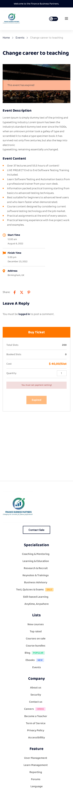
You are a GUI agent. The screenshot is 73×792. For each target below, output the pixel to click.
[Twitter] (21, 292)
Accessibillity (36, 737)
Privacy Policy (35, 730)
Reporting (35, 772)
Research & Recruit (36, 568)
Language (36, 786)
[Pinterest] (28, 292)
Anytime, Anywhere (36, 604)
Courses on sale (36, 638)
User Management (35, 758)
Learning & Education (36, 561)
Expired (36, 400)
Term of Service (36, 723)
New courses (35, 624)
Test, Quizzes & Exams (30, 589)
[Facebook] (14, 292)
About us (35, 687)
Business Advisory (35, 582)
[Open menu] (66, 19)
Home (6, 37)
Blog (27, 653)
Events (20, 37)
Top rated (36, 631)
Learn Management (36, 765)
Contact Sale (36, 529)
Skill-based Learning (35, 597)
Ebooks (30, 660)
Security (35, 695)
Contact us (35, 702)
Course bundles (35, 645)
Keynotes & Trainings (36, 575)
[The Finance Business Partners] (11, 19)
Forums (35, 779)
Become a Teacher (35, 716)
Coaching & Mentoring (35, 554)
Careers (29, 709)
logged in (24, 314)
